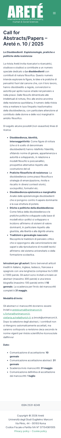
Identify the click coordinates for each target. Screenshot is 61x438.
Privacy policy (21, 431)
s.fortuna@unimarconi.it (16, 313)
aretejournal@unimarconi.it (26, 309)
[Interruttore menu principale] (54, 13)
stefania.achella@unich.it (17, 317)
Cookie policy (39, 431)
